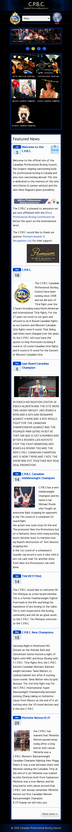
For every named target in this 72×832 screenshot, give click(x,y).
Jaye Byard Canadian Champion (35, 365)
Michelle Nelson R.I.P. (36, 718)
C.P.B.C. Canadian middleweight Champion (38, 476)
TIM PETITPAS (32, 576)
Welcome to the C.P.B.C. (33, 149)
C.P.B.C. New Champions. (38, 632)
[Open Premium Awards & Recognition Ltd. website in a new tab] (43, 253)
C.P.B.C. (26, 270)
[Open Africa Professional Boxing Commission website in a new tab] (36, 204)
